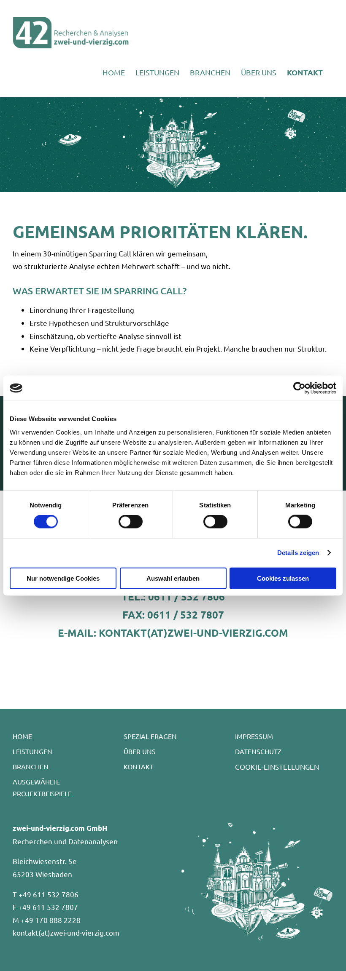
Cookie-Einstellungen (277, 766)
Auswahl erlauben (173, 578)
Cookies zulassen (283, 578)
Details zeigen (298, 552)
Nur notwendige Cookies (63, 578)
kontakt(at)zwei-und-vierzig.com (66, 932)
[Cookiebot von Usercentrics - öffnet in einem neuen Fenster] (299, 388)
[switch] (131, 521)
